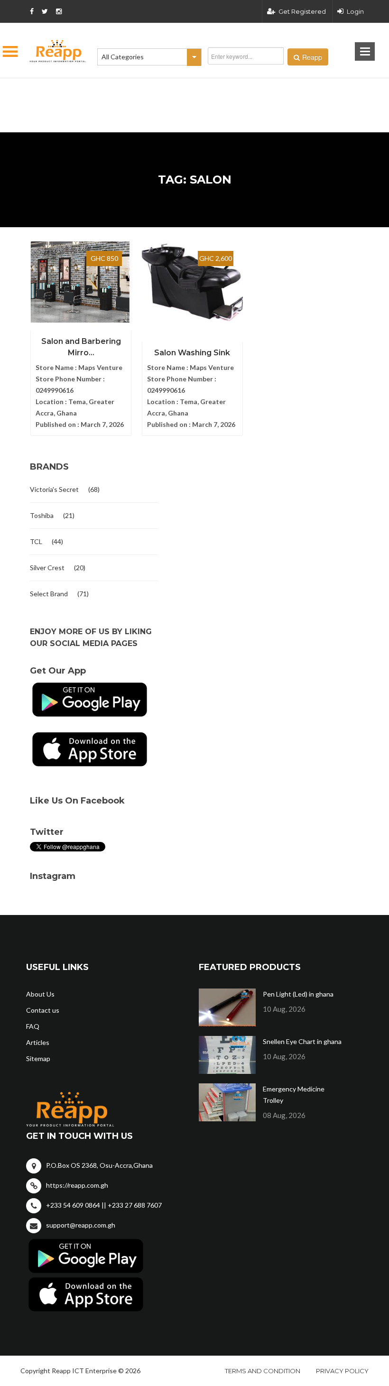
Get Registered (302, 11)
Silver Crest (47, 568)
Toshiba (42, 515)
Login (355, 11)
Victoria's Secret (54, 489)
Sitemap (38, 1058)
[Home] (57, 51)
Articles (37, 1042)
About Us (40, 994)
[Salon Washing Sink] (192, 282)
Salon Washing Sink (192, 352)
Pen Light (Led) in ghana (298, 994)
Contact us (42, 1010)
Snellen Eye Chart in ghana (302, 1041)
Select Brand (49, 594)
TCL (36, 541)
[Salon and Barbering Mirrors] (80, 282)
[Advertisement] (147, 90)
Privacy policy (342, 1371)
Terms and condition (262, 1371)
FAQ (32, 1026)
